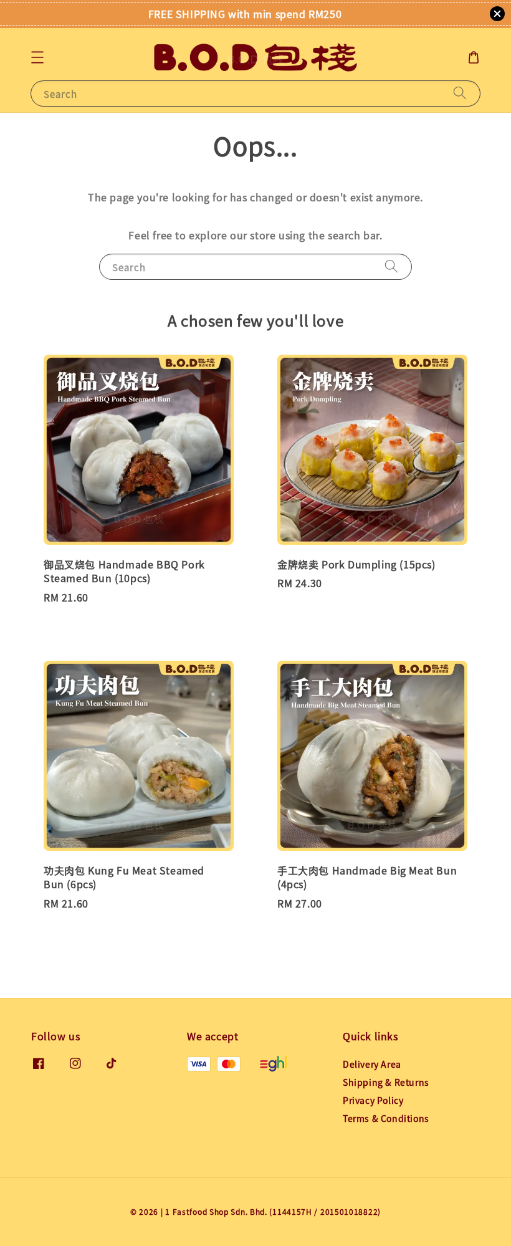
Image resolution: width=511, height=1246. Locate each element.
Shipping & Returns (386, 1082)
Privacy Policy (373, 1100)
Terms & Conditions (386, 1118)
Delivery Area (372, 1064)
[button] (37, 57)
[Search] (460, 93)
